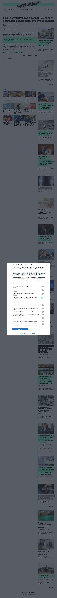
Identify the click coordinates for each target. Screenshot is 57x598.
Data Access (28, 333)
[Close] (48, 265)
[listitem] (28, 284)
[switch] (42, 286)
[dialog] (28, 299)
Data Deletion (22, 333)
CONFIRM (20, 329)
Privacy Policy (34, 333)
